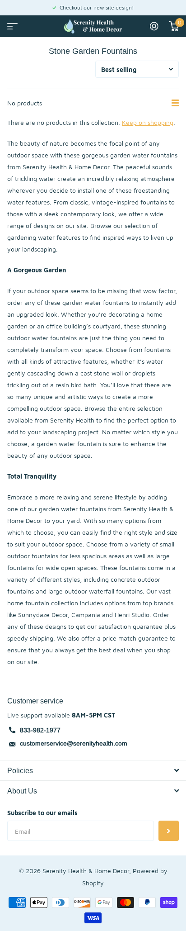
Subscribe (168, 831)
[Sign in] (154, 26)
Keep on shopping (147, 122)
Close (93, 770)
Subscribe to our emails (42, 813)
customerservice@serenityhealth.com (73, 743)
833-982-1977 (40, 730)
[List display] (175, 103)
